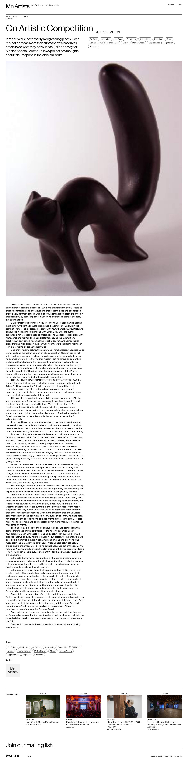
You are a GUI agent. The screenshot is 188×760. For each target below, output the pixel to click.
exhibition (158, 39)
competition (145, 39)
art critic (93, 39)
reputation (168, 43)
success (93, 46)
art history (106, 39)
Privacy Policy (168, 756)
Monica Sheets (138, 43)
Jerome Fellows (96, 43)
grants (169, 39)
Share (26, 17)
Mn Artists (17, 6)
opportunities (154, 43)
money (125, 43)
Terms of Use (178, 756)
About (29, 756)
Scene (8, 17)
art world (118, 39)
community (131, 39)
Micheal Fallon (112, 43)
